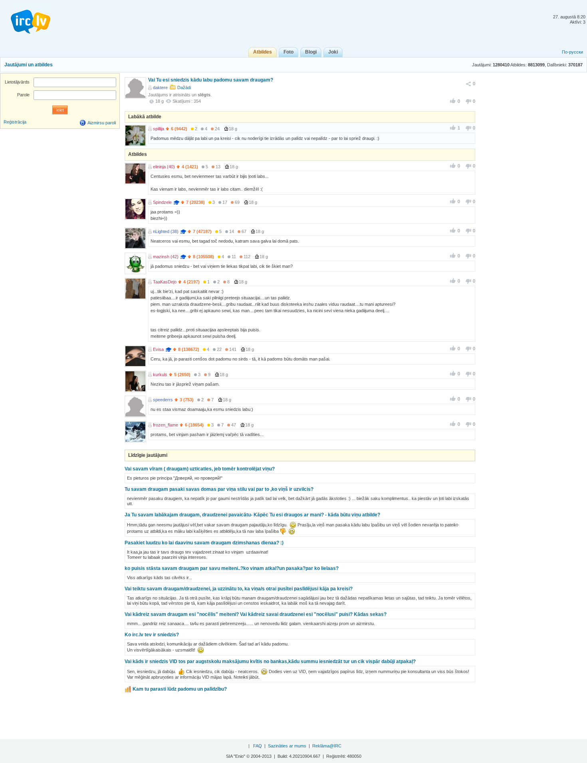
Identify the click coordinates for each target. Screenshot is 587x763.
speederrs (163, 399)
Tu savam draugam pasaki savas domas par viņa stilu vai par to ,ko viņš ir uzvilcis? (219, 489)
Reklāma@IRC (326, 745)
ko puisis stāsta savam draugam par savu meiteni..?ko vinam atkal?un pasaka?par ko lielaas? (232, 568)
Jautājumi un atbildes (28, 65)
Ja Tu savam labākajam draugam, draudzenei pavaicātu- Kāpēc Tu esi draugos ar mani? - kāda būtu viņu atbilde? (252, 515)
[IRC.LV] (25, 19)
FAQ (257, 745)
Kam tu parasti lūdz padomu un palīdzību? (180, 689)
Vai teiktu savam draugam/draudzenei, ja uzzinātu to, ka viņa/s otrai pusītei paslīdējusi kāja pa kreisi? (239, 589)
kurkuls (160, 374)
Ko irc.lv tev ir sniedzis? (152, 634)
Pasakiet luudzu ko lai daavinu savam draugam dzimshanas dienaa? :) (204, 543)
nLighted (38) (165, 231)
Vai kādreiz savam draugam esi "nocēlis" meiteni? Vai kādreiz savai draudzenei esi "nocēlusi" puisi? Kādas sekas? (256, 614)
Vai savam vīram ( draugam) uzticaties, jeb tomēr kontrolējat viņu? (200, 469)
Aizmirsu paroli (101, 122)
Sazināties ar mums (287, 745)
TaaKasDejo (164, 281)
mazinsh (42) (165, 256)
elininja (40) (164, 166)
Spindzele (162, 202)
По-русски (572, 52)
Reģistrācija (15, 122)
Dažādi (184, 87)
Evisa (158, 349)
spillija (158, 128)
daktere (160, 87)
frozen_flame (165, 424)
